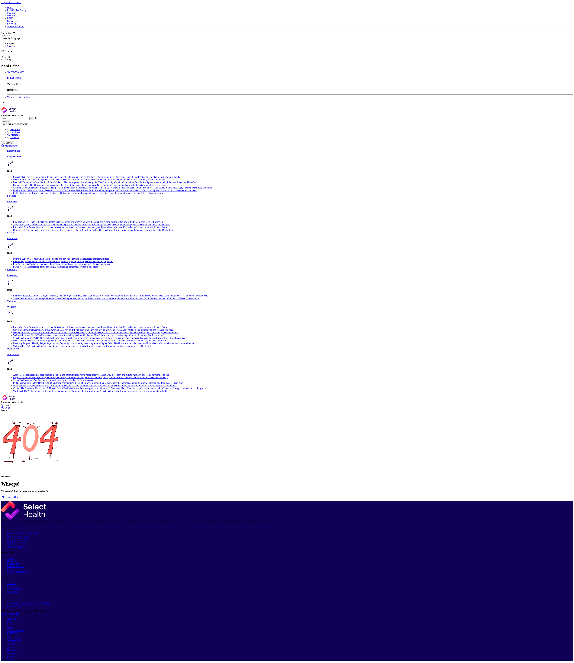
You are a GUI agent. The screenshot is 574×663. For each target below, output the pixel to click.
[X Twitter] (6, 614)
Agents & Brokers (15, 26)
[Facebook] (3, 614)
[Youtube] (17, 614)
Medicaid (11, 15)
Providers (11, 23)
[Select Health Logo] (23, 519)
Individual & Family (16, 10)
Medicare (11, 13)
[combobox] (15, 118)
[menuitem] (290, 157)
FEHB (10, 18)
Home (10, 7)
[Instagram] (10, 614)
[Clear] (31, 118)
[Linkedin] (14, 614)
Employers (12, 21)
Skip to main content (11, 2)
